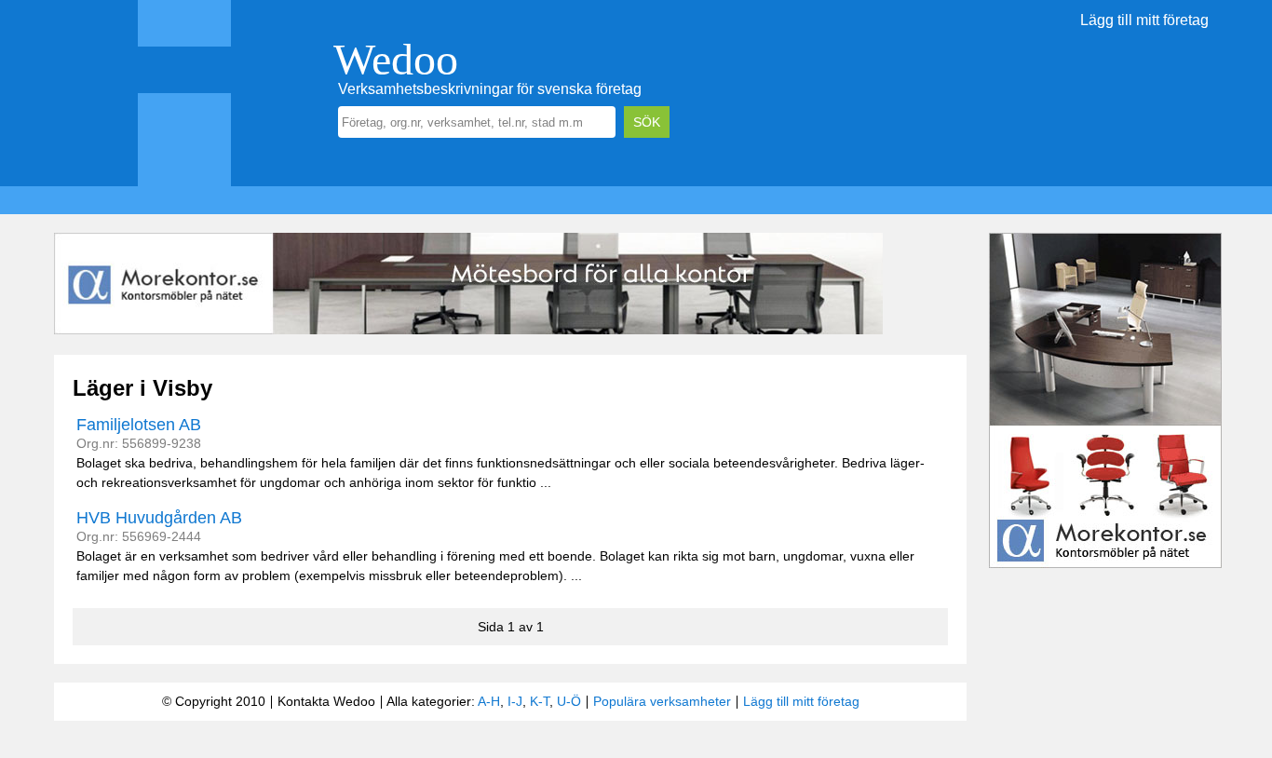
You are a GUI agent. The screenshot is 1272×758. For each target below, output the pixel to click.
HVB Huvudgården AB (159, 517)
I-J (514, 701)
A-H (489, 701)
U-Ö (569, 701)
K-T (539, 701)
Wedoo (395, 59)
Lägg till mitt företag (1144, 20)
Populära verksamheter (662, 701)
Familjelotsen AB (138, 424)
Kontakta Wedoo (326, 701)
